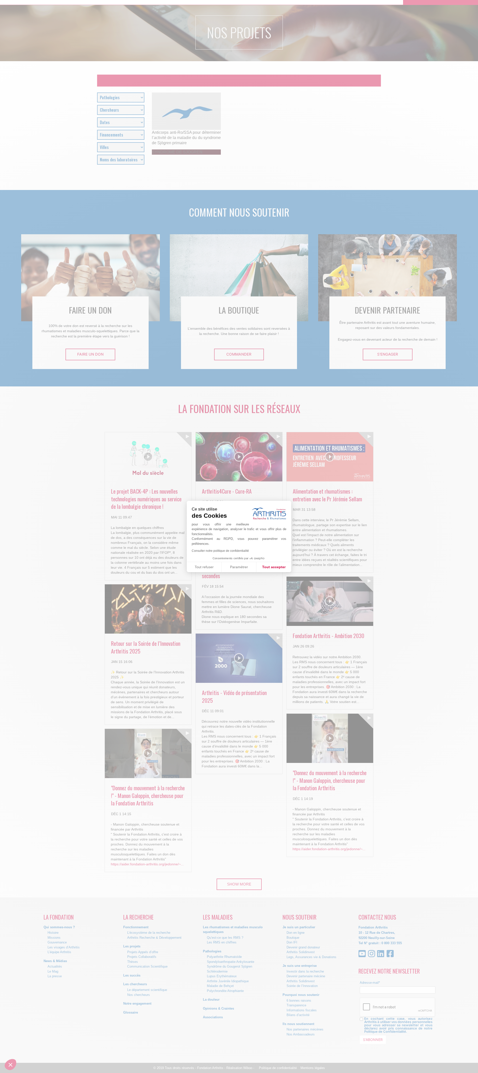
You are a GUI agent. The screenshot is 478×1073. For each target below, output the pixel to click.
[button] (10, 1065)
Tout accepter (274, 567)
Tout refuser (204, 567)
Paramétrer (239, 567)
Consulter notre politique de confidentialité (220, 551)
